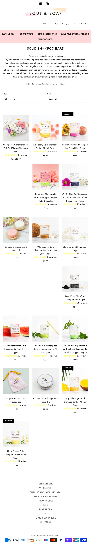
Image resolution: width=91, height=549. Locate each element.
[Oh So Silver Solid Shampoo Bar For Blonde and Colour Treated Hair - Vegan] (75, 177)
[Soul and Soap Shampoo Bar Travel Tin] (45, 381)
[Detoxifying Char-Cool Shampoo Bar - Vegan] (75, 279)
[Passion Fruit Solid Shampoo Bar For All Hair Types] (75, 128)
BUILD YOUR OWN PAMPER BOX (75, 34)
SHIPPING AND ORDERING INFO (45, 492)
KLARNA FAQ (45, 509)
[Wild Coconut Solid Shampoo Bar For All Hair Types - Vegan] (45, 230)
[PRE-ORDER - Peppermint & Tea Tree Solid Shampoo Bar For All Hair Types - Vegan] (75, 328)
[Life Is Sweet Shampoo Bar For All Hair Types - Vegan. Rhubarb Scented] (45, 177)
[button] (11, 155)
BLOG (45, 505)
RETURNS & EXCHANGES (45, 496)
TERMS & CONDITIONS (45, 517)
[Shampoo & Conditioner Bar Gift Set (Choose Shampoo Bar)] (16, 128)
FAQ (45, 513)
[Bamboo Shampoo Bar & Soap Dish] (16, 230)
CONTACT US (45, 522)
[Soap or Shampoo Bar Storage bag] (16, 381)
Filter (5, 93)
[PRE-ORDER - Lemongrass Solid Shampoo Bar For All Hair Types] (45, 328)
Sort (49, 93)
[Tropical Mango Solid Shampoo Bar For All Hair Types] (75, 381)
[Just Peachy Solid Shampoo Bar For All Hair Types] (45, 128)
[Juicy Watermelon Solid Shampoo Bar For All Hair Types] (16, 328)
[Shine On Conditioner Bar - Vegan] (75, 230)
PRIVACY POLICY (45, 500)
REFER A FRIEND (45, 483)
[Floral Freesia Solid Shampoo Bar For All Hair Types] (16, 434)
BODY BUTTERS (26, 34)
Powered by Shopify (53, 535)
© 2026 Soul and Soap (38, 535)
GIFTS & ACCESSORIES (47, 34)
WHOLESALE (45, 488)
